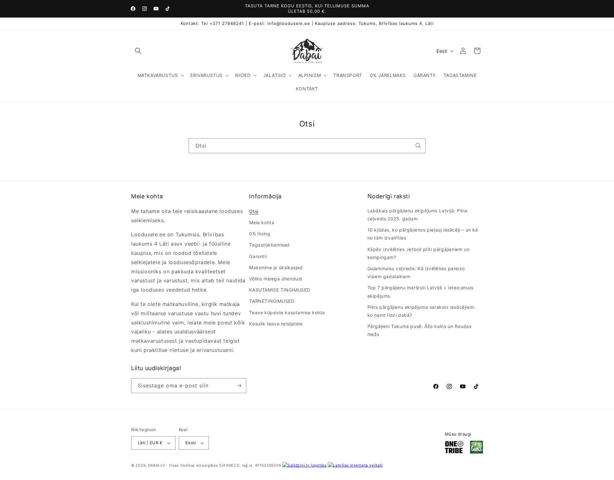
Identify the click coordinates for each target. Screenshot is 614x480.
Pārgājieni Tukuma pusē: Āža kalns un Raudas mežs (419, 330)
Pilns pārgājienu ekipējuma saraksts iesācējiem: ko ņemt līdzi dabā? (421, 311)
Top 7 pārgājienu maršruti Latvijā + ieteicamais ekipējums (420, 291)
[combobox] (307, 146)
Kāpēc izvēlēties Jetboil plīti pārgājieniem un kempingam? (418, 253)
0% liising (259, 233)
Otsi (253, 211)
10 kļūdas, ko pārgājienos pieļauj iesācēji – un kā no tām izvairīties (422, 233)
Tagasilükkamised (269, 245)
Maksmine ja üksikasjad (276, 267)
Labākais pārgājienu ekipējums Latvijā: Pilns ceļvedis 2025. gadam (417, 214)
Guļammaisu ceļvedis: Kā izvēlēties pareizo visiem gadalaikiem (416, 272)
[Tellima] (239, 385)
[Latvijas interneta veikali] (355, 465)
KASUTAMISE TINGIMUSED (279, 290)
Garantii (258, 256)
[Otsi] (418, 146)
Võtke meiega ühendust (276, 278)
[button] (138, 51)
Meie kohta (261, 222)
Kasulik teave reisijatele (276, 323)
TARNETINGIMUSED (271, 301)
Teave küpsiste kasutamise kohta (287, 312)
